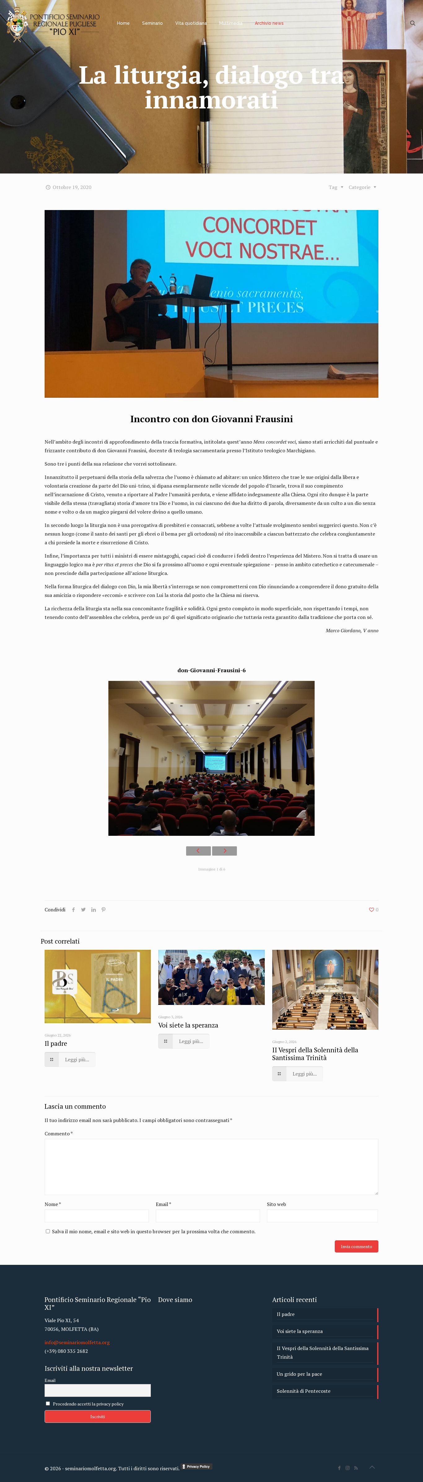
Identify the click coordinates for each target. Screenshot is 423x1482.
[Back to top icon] (371, 1467)
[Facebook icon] (339, 1468)
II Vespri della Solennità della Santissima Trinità (315, 1054)
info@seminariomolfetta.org (77, 1342)
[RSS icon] (356, 1468)
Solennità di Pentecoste (303, 1391)
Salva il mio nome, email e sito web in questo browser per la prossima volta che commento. (153, 1231)
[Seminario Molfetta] (54, 23)
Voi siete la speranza (188, 1025)
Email (163, 1204)
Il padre (56, 1043)
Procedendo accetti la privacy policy (88, 1404)
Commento (59, 1133)
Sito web (276, 1204)
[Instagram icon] (347, 1468)
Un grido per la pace (299, 1373)
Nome (53, 1204)
